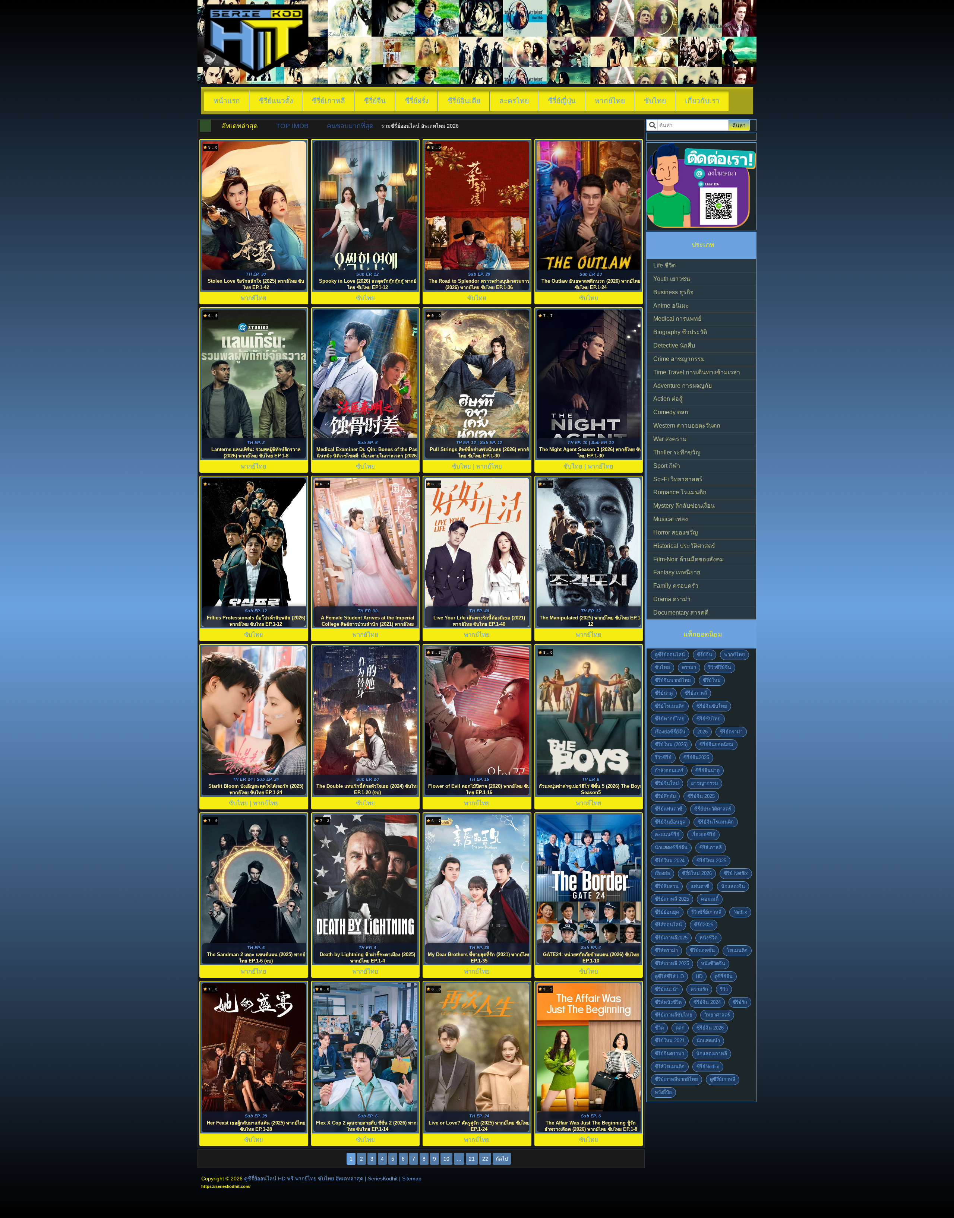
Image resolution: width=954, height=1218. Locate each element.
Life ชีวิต (664, 265)
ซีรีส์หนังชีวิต (668, 1002)
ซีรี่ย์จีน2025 (696, 757)
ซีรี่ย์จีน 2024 (707, 1002)
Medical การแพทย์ (677, 318)
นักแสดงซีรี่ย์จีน (671, 847)
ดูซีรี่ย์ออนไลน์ (670, 654)
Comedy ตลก (670, 412)
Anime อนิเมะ (671, 305)
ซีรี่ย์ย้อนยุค (667, 912)
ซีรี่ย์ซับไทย (708, 718)
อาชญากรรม (704, 783)
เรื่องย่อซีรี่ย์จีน (670, 732)
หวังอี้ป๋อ (663, 1092)
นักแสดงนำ (708, 1040)
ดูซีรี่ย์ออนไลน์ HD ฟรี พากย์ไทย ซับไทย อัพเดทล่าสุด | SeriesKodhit (321, 1178)
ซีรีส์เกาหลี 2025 (672, 963)
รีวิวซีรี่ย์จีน (719, 667)
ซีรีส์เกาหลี (710, 847)
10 (446, 1159)
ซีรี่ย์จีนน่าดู (707, 770)
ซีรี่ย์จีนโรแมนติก (716, 822)
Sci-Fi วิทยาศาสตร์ (677, 479)
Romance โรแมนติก (680, 492)
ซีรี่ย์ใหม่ (712, 680)
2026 (702, 732)
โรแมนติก (737, 950)
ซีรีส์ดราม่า (666, 950)
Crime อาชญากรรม (679, 359)
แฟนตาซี (700, 886)
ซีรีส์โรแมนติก (670, 1066)
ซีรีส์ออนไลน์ (668, 924)
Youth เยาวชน (671, 279)
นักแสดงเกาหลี (711, 1053)
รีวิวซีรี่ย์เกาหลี (706, 912)
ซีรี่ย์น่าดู (664, 693)
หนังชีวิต (708, 938)
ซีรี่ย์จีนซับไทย (711, 706)
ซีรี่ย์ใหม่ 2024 (670, 860)
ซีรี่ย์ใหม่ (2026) (671, 744)
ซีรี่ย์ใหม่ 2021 (670, 1040)
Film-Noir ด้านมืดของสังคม (688, 559)
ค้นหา (739, 126)
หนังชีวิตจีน (713, 963)
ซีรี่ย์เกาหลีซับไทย (673, 1015)
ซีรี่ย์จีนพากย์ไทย (673, 680)
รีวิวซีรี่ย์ (663, 757)
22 (485, 1159)
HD (699, 976)
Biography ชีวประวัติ (680, 332)
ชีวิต (659, 1028)
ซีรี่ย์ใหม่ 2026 (697, 873)
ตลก (680, 1028)
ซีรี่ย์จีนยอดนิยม (716, 744)
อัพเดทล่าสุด (240, 126)
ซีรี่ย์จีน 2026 (710, 1028)
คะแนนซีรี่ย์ (667, 834)
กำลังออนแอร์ (669, 770)
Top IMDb (292, 126)
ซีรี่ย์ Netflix (736, 873)
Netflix (740, 912)
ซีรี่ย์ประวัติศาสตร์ (712, 809)
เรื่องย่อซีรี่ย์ (703, 834)
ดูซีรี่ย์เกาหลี (722, 1079)
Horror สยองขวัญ (675, 532)
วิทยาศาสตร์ (717, 1015)
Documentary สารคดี (680, 612)
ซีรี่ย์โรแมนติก (670, 706)
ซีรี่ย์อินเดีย (464, 101)
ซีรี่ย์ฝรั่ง (417, 101)
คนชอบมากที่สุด (350, 126)
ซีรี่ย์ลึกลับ (665, 796)
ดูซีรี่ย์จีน (723, 976)
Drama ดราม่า (672, 599)
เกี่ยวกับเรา (702, 101)
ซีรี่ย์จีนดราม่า (669, 1053)
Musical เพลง (670, 519)
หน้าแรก (227, 101)
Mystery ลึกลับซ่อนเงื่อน (684, 505)
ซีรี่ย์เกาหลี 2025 (672, 899)
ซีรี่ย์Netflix (707, 1066)
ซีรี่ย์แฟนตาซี (668, 809)
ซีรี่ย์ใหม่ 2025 (711, 860)
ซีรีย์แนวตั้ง (276, 101)
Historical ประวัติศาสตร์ (684, 546)
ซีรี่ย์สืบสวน (667, 886)
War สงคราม (670, 439)
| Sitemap (410, 1178)
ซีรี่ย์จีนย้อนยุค (670, 822)
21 (472, 1159)
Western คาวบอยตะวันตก (686, 425)
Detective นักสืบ (674, 345)
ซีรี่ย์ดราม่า (731, 732)
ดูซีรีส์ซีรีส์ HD (669, 976)
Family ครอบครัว (675, 586)
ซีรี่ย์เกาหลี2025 (671, 938)
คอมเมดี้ (709, 899)
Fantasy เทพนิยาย (676, 572)
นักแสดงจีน (733, 886)
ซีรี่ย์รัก (740, 1002)
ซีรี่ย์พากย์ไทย (670, 718)
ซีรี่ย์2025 (703, 924)
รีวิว (724, 989)
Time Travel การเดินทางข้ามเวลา (696, 372)
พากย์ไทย (610, 101)
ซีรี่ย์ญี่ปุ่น (562, 101)
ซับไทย (655, 101)
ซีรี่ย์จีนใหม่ (667, 783)
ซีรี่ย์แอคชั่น (702, 950)
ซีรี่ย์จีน (375, 101)
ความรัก (699, 989)
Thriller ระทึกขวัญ (677, 452)
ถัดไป (502, 1159)
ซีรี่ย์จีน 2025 (701, 796)
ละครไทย (514, 101)
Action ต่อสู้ (668, 399)
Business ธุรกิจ (673, 292)
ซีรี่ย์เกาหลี (328, 101)
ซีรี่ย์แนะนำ (667, 989)
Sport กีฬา (666, 466)
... (459, 1159)
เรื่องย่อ (662, 873)
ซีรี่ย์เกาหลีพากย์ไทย (676, 1079)
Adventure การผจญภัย (682, 386)
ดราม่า (689, 667)
